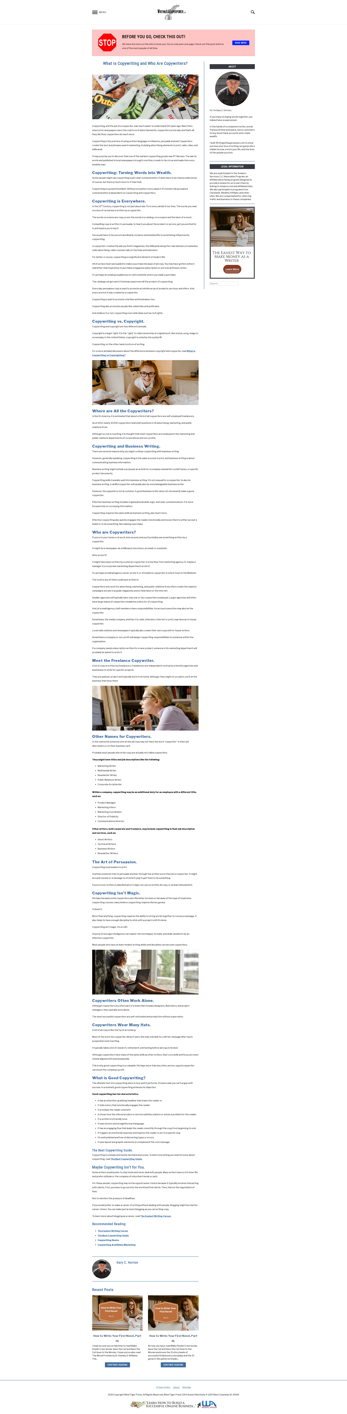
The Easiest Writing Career (113, 1231)
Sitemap (186, 1387)
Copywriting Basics (108, 1240)
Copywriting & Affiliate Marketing (117, 1245)
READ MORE (241, 43)
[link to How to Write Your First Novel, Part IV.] (117, 1313)
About (176, 1387)
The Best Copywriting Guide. (126, 1159)
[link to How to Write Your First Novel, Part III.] (173, 1313)
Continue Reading (117, 1365)
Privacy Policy (163, 1387)
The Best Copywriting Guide (113, 1235)
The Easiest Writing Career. (155, 1216)
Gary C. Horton (127, 1262)
